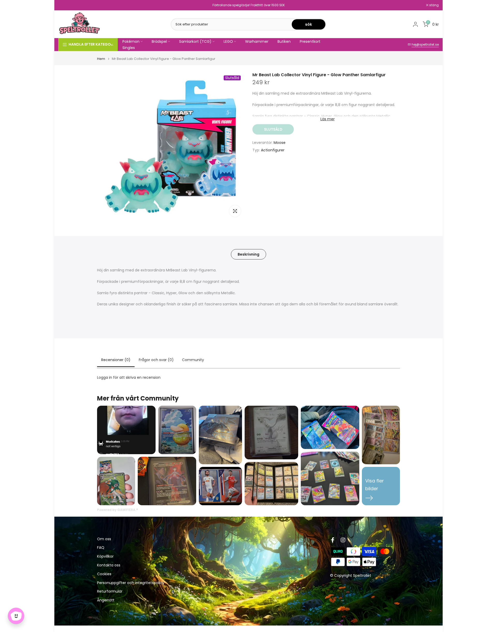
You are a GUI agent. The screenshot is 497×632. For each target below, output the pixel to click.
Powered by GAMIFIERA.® (117, 510)
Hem (101, 58)
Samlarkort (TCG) (195, 41)
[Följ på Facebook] (332, 540)
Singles (128, 47)
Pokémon (131, 41)
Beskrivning (248, 254)
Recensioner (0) (115, 359)
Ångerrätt (105, 600)
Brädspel (159, 41)
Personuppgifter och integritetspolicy (130, 582)
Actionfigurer (272, 150)
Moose (280, 142)
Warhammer (256, 41)
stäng (66, 5)
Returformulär (109, 591)
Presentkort (310, 41)
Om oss (104, 539)
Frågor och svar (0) (156, 359)
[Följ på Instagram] (343, 540)
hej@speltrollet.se (425, 44)
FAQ (100, 547)
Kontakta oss (108, 565)
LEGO (228, 41)
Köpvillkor (105, 556)
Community (193, 359)
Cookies (104, 574)
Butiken (284, 41)
